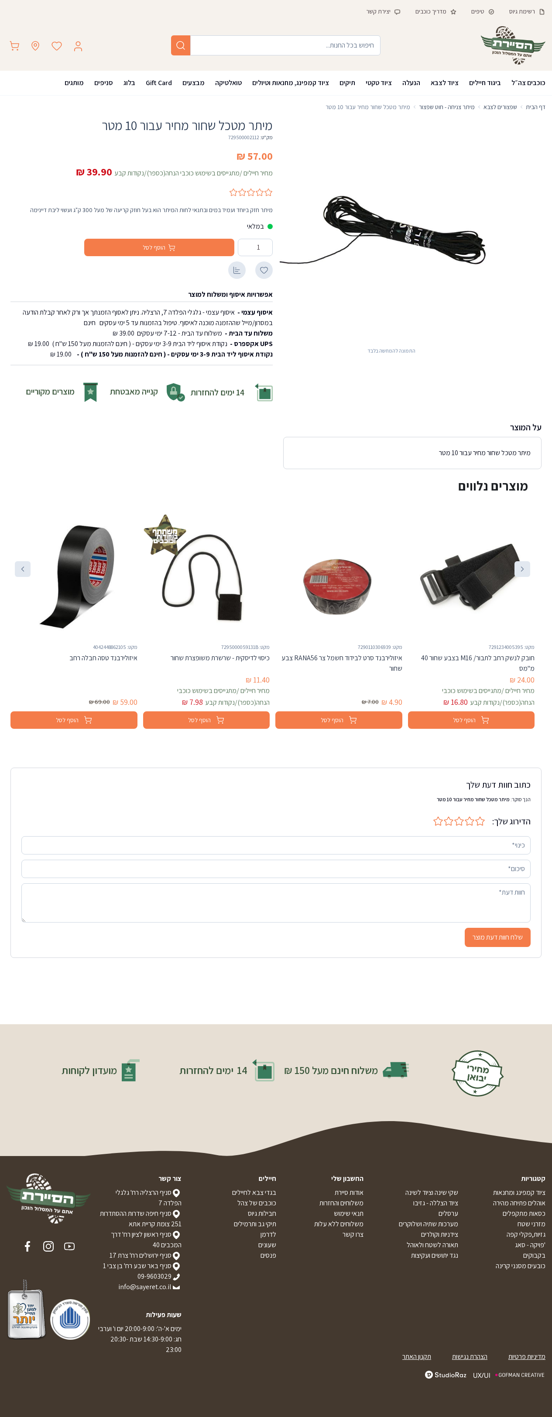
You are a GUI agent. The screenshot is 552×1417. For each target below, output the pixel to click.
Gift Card (159, 82)
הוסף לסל (154, 247)
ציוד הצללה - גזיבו (435, 1203)
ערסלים (448, 1213)
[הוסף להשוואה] (237, 270)
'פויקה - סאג (530, 1244)
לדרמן (268, 1234)
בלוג (129, 82)
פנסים (268, 1255)
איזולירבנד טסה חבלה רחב (103, 657)
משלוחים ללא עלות (338, 1223)
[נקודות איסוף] (35, 46)
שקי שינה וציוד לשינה (431, 1192)
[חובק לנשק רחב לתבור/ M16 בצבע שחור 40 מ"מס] (471, 575)
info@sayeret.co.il (144, 1286)
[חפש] (180, 45)
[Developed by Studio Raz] (445, 1375)
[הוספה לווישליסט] (264, 270)
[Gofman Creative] (509, 1375)
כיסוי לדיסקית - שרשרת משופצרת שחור (220, 657)
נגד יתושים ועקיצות (434, 1255)
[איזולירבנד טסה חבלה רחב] (73, 575)
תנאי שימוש (348, 1213)
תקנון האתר (416, 1356)
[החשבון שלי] (78, 46)
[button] (522, 569)
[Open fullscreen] (392, 230)
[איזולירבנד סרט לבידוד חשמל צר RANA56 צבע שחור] (338, 575)
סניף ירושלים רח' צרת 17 (140, 1255)
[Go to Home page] (513, 45)
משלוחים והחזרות (341, 1203)
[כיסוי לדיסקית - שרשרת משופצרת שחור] (206, 575)
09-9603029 (154, 1276)
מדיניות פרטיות (526, 1356)
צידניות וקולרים (439, 1234)
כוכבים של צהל (256, 1203)
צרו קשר (353, 1234)
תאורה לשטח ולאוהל (432, 1244)
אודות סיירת (349, 1192)
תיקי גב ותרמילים (255, 1223)
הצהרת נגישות (469, 1356)
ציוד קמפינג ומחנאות (519, 1192)
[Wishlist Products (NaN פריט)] (56, 46)
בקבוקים (534, 1255)
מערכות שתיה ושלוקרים (428, 1223)
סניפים (103, 82)
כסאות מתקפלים (524, 1213)
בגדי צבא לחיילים (254, 1192)
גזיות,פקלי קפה (526, 1234)
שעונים (267, 1244)
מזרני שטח (531, 1223)
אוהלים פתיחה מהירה (519, 1203)
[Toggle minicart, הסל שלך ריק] (14, 46)
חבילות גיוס (262, 1213)
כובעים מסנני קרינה (520, 1265)
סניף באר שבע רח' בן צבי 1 (137, 1265)
